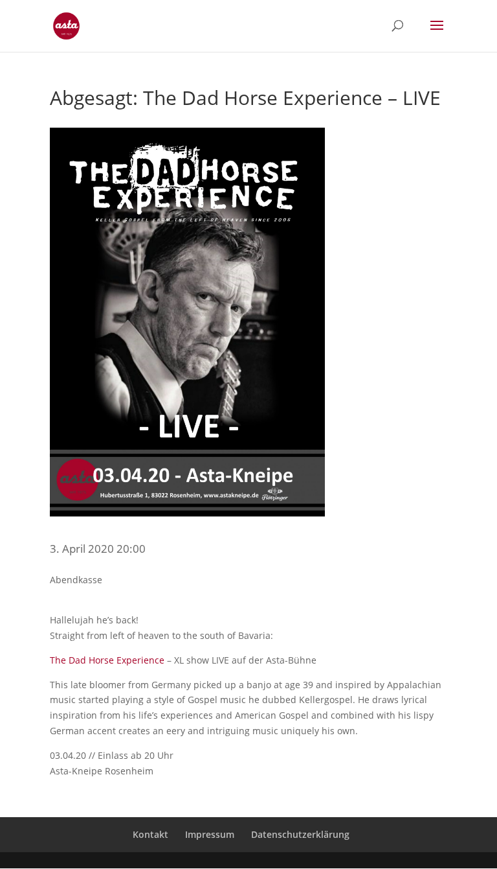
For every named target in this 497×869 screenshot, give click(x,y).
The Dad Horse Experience (107, 660)
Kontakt (150, 834)
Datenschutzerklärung (300, 834)
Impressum (209, 834)
